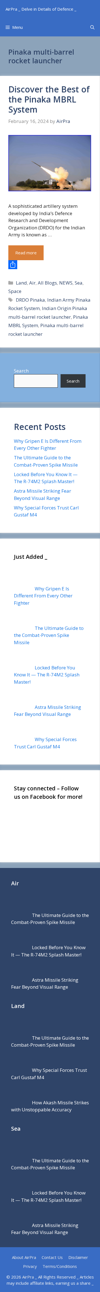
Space (14, 291)
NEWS (65, 283)
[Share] (49, 264)
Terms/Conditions (59, 1266)
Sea (78, 283)
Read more (26, 252)
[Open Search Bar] (92, 27)
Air (32, 283)
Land (21, 283)
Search (21, 370)
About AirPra (24, 1257)
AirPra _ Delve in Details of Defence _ (41, 9)
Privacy (30, 1266)
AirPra (28, 1277)
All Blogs (47, 283)
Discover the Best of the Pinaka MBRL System (49, 99)
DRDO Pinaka (30, 300)
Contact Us (52, 1257)
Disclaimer (78, 1257)
